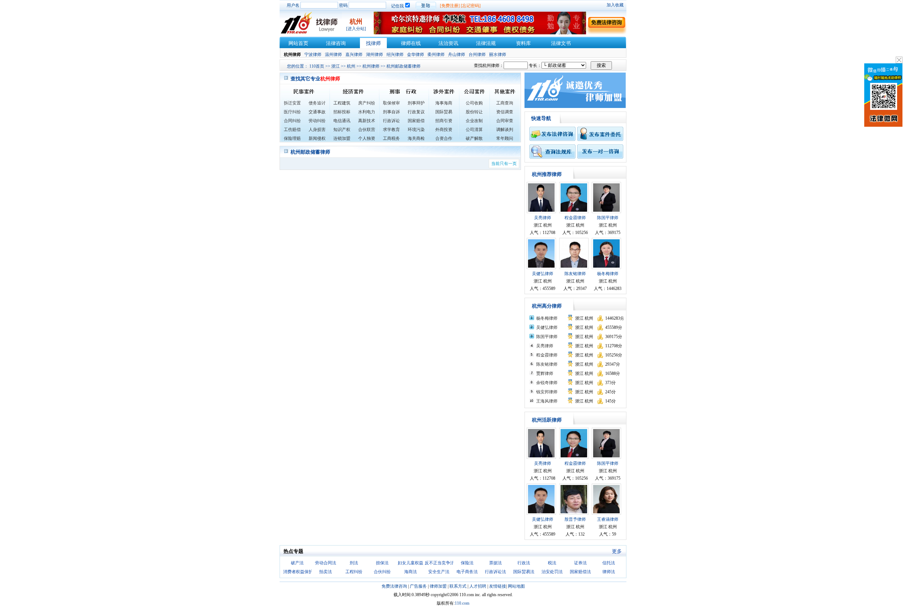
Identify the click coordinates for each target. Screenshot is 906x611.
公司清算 (474, 129)
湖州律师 (374, 54)
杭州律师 (370, 66)
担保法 (382, 562)
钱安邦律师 (546, 391)
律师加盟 (438, 586)
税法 (552, 562)
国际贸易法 (523, 571)
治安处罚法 (552, 571)
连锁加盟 (341, 138)
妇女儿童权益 (410, 562)
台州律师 (477, 54)
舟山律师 (456, 54)
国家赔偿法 (580, 571)
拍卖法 (325, 571)
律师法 (608, 571)
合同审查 (504, 120)
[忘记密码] (471, 5)
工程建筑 (341, 103)
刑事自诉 (391, 111)
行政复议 (416, 111)
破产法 (297, 562)
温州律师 (333, 54)
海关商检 (416, 138)
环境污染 (416, 129)
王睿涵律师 (607, 519)
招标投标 (341, 111)
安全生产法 (438, 571)
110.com (462, 603)
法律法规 (486, 43)
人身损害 (317, 129)
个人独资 (366, 138)
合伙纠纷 (382, 571)
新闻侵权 (317, 138)
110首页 (316, 66)
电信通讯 (341, 120)
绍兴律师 (394, 54)
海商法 (410, 571)
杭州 (351, 66)
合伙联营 (366, 129)
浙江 (335, 66)
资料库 (523, 43)
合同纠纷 (292, 120)
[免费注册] (450, 5)
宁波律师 (312, 54)
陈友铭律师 (575, 273)
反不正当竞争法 (439, 562)
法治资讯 (448, 43)
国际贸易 (443, 111)
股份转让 (474, 111)
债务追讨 (317, 103)
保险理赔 (292, 138)
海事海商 (443, 103)
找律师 (373, 43)
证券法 (580, 562)
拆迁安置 (292, 103)
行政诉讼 (391, 120)
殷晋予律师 (575, 519)
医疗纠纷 (292, 111)
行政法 (523, 562)
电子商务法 (467, 571)
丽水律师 (497, 54)
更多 (617, 551)
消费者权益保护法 (300, 571)
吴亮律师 (542, 217)
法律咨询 (336, 43)
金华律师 (415, 54)
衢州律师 (436, 54)
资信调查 (504, 111)
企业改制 (474, 120)
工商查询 (504, 103)
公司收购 (474, 103)
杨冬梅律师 (607, 273)
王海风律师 (546, 401)
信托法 (608, 562)
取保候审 (391, 103)
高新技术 (366, 120)
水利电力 (366, 111)
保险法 (467, 562)
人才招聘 (477, 586)
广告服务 (418, 586)
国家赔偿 (416, 120)
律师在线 (411, 43)
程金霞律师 (575, 217)
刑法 (354, 562)
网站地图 (516, 586)
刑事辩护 (416, 103)
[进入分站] (356, 28)
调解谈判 (504, 129)
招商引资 (443, 120)
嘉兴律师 (353, 54)
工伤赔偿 (292, 129)
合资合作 (443, 138)
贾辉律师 (544, 373)
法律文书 (561, 43)
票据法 (495, 562)
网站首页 (298, 43)
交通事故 (317, 111)
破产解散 (474, 138)
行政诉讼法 (495, 571)
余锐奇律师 (546, 382)
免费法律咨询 (394, 586)
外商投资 (443, 129)
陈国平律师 (607, 217)
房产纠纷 (366, 103)
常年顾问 (504, 138)
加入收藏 (615, 4)
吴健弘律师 (542, 273)
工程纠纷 (353, 571)
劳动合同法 (325, 562)
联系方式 (457, 586)
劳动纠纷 (317, 120)
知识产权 (341, 129)
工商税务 (391, 138)
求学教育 (391, 129)
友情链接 (497, 586)
